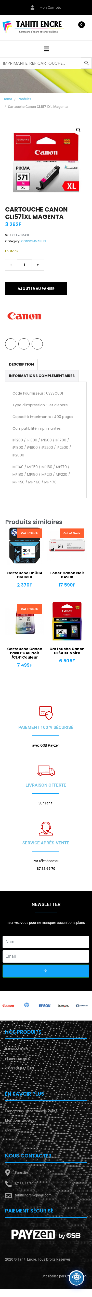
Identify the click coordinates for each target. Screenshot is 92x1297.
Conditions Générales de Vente (31, 1111)
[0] (79, 29)
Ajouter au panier (36, 288)
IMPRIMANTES (16, 1049)
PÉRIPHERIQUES (17, 1058)
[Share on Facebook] (10, 344)
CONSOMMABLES (33, 241)
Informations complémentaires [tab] (42, 375)
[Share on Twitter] (24, 344)
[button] (78, 130)
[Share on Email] (37, 344)
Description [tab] (21, 364)
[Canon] (24, 316)
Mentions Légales (19, 1120)
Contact (12, 1130)
